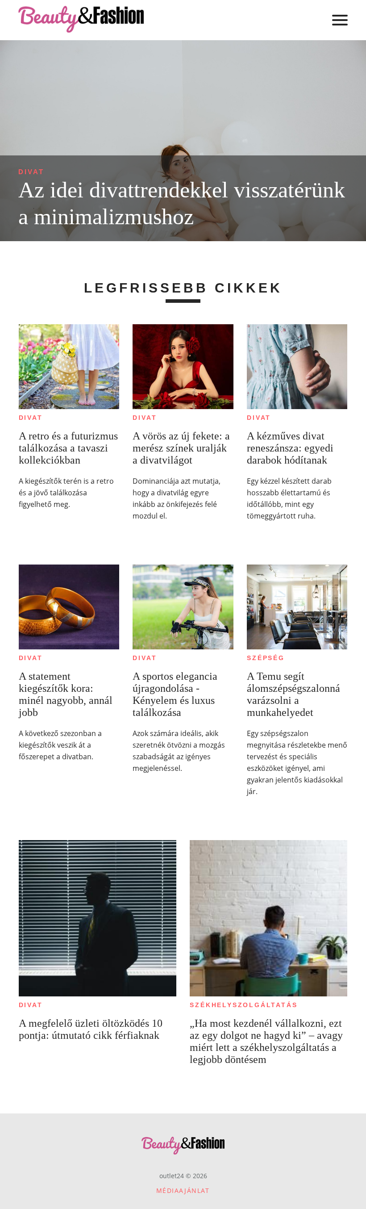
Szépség (266, 657)
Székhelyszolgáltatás (243, 1004)
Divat (31, 172)
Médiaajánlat (183, 1190)
